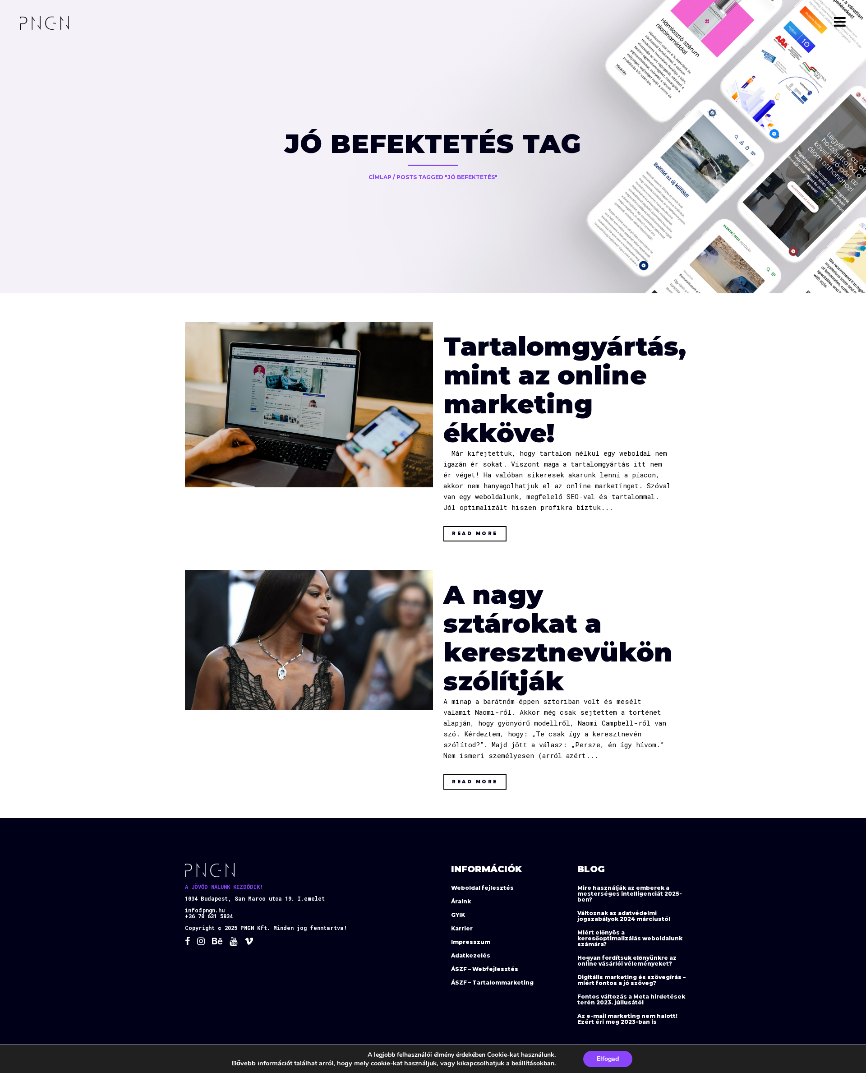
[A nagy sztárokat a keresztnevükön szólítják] (309, 639)
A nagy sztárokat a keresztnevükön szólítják (558, 637)
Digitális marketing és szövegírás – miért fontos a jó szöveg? (631, 980)
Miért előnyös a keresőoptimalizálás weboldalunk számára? (629, 938)
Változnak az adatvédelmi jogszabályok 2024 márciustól (623, 916)
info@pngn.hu (205, 910)
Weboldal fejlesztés (482, 888)
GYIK (458, 915)
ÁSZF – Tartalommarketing (492, 982)
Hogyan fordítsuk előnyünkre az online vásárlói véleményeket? (627, 961)
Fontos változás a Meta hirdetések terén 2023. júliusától (631, 999)
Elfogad (608, 1058)
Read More (475, 533)
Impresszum (470, 942)
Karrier (462, 928)
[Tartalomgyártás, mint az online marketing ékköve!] (309, 404)
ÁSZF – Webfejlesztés (484, 969)
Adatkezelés (470, 955)
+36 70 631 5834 (209, 916)
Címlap (380, 177)
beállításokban (532, 1063)
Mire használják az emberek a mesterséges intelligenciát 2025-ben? (629, 893)
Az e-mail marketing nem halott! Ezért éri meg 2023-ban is (627, 1019)
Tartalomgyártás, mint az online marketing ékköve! (564, 389)
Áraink (461, 901)
